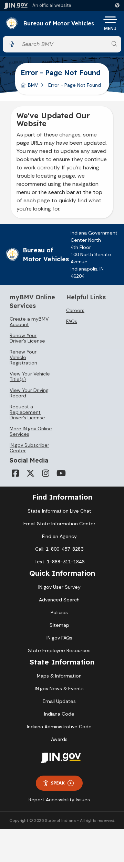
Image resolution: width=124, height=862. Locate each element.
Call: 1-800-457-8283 (59, 549)
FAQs (71, 321)
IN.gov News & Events (59, 688)
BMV (33, 85)
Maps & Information (59, 676)
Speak (58, 783)
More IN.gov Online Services (31, 431)
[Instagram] (45, 473)
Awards (59, 739)
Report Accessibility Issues (59, 800)
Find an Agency (59, 536)
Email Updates (59, 701)
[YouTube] (60, 473)
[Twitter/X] (30, 473)
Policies (59, 612)
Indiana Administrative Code (59, 726)
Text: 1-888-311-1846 (59, 562)
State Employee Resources (59, 650)
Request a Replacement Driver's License (27, 412)
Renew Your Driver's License (27, 338)
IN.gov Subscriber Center (29, 448)
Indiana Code (59, 714)
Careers (75, 310)
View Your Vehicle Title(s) (30, 376)
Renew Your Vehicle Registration (23, 357)
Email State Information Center (59, 523)
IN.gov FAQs (59, 638)
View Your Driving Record (29, 393)
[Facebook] (15, 473)
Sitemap (59, 625)
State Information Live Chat (59, 511)
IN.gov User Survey (59, 587)
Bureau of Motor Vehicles (58, 24)
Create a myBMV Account (29, 321)
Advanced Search (59, 600)
